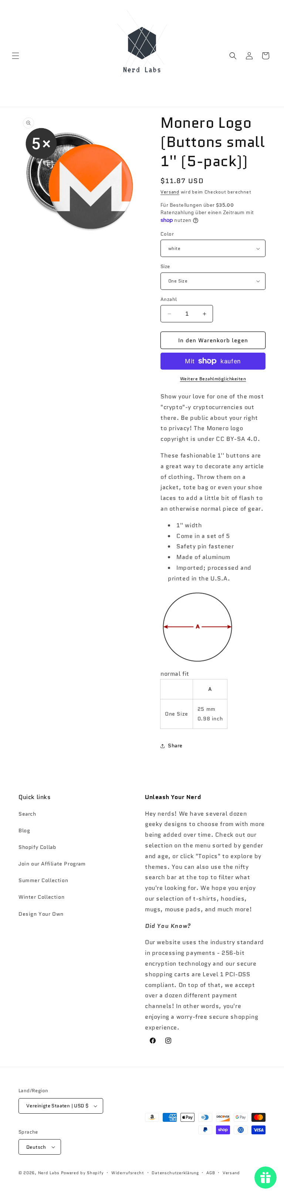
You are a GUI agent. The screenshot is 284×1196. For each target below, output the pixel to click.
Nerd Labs (49, 1173)
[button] (15, 56)
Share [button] (175, 745)
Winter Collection (41, 897)
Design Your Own (41, 914)
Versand (169, 192)
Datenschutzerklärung (175, 1173)
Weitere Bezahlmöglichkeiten (213, 379)
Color (167, 233)
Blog (24, 830)
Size (165, 266)
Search (27, 814)
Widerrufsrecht (127, 1173)
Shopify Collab (37, 847)
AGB (210, 1173)
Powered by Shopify (82, 1173)
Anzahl (168, 299)
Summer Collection (43, 880)
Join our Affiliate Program (52, 863)
